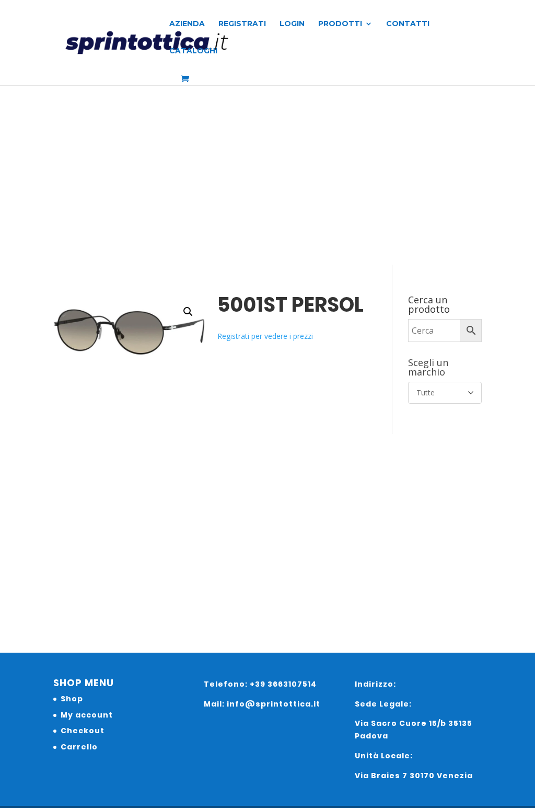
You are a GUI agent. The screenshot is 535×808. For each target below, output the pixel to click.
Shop (72, 698)
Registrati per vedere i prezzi (265, 336)
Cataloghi (193, 51)
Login (292, 24)
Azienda (187, 24)
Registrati (242, 24)
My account (87, 715)
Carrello (79, 747)
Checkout (82, 730)
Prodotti (340, 24)
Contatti (407, 24)
